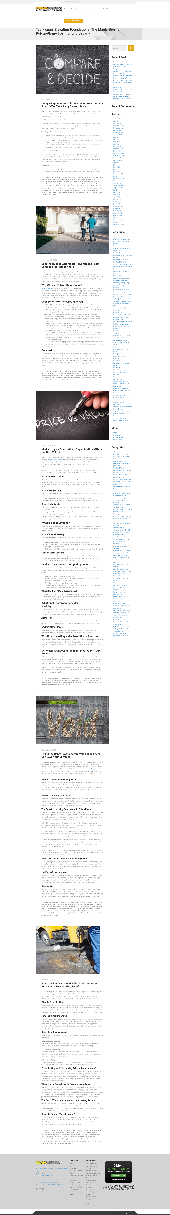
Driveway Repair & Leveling (76, 902)
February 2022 (118, 201)
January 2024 (117, 151)
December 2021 (118, 206)
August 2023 (117, 160)
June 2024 (116, 139)
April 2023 (116, 169)
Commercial (117, 276)
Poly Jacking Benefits (48, 373)
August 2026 (117, 119)
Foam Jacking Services (85, 177)
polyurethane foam (79, 114)
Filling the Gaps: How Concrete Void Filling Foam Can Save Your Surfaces (70, 755)
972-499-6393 (42, 1173)
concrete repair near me (121, 317)
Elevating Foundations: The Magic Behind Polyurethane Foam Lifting (65, 680)
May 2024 (116, 142)
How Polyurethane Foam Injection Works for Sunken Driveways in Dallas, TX (122, 64)
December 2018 (118, 224)
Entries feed (117, 435)
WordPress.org (118, 440)
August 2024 (117, 135)
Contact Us (73, 1168)
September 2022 (118, 185)
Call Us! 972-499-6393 (73, 21)
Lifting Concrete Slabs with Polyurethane (83, 1137)
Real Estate (117, 393)
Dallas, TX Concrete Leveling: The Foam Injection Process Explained (122, 89)
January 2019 (117, 222)
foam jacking (55, 998)
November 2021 (118, 208)
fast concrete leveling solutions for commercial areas (121, 342)
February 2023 (118, 174)
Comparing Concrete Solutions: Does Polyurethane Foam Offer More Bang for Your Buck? (72, 105)
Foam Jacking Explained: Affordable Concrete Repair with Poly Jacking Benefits (69, 985)
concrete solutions (69, 177)
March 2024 (117, 146)
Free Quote (73, 1180)
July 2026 (116, 121)
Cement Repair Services (93, 1173)
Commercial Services (92, 1171)
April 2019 (116, 218)
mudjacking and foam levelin (54, 460)
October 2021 (117, 211)
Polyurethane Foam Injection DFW (64, 179)
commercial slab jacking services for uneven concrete (121, 285)
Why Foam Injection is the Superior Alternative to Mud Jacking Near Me (72, 913)
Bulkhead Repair (118, 253)
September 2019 (118, 213)
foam (89, 902)
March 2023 (117, 172)
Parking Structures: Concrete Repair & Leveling (91, 1192)
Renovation (117, 404)
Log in (115, 433)
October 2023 (117, 158)
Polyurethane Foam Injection (53, 371)
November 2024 (118, 128)
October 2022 (117, 183)
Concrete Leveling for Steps (122, 294)
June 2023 (116, 165)
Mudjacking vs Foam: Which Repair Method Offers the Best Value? (71, 451)
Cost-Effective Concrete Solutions (55, 902)
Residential (74, 9)
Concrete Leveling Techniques (53, 1130)
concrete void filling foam (89, 769)
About (66, 9)
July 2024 (116, 137)
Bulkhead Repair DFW (120, 260)
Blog (71, 1166)
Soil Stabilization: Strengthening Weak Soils (92, 1199)
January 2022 (117, 204)
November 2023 (118, 156)
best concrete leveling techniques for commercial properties (122, 248)
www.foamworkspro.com (45, 1175)
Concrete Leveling (119, 292)
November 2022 (118, 181)
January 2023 (117, 176)
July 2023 (116, 162)
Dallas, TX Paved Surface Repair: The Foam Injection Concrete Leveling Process (122, 96)
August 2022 (117, 188)
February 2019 (118, 220)
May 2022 (116, 195)
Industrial (116, 361)
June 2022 (116, 192)
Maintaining (117, 368)
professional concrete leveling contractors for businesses (121, 383)
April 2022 (116, 197)
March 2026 (117, 123)
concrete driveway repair (121, 290)
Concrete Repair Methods (93, 1130)
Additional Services (106, 9)
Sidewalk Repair (118, 409)
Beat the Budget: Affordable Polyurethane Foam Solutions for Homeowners (70, 265)
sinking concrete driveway (122, 411)
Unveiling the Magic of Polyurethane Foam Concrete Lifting (76, 378)
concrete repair (118, 312)
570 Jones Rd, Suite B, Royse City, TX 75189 (50, 1182)
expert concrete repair (120, 338)
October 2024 (117, 130)
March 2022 (117, 199)
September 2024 (118, 133)
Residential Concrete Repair (71, 1134)
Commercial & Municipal (89, 9)
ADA (114, 237)
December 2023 (118, 153)
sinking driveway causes (121, 414)
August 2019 (117, 215)
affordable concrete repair (52, 177)
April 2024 (116, 144)
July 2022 (116, 190)
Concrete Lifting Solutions (74, 1130)
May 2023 (116, 167)
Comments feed (118, 437)
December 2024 (118, 126)
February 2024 (118, 149)
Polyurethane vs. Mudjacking (50, 1139)
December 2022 (118, 178)
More (87, 1203)
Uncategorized (118, 416)
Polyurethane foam (47, 288)
